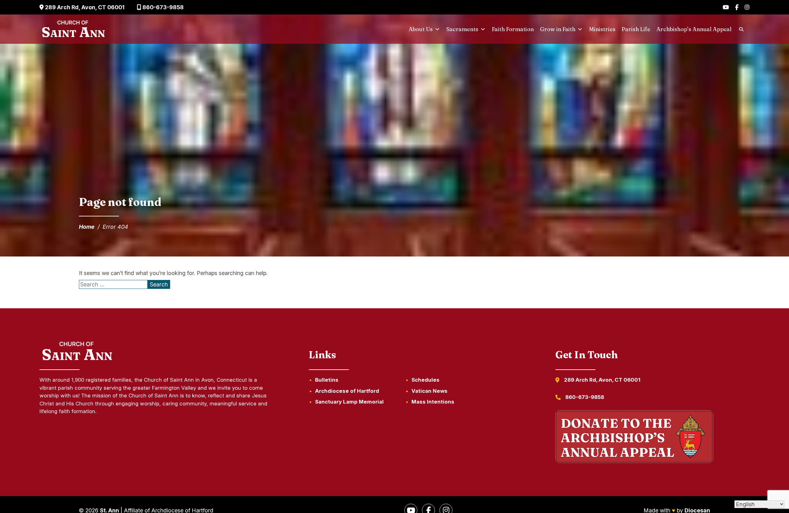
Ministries (602, 29)
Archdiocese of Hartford (347, 391)
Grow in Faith (557, 29)
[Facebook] (736, 7)
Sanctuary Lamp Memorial (349, 402)
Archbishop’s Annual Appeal (694, 29)
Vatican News (429, 391)
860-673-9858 (162, 7)
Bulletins (326, 380)
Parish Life (636, 29)
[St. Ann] (72, 29)
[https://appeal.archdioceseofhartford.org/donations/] (634, 437)
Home (87, 227)
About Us (421, 29)
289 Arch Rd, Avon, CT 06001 (84, 7)
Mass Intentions (432, 402)
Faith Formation (513, 29)
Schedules (425, 380)
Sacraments (462, 29)
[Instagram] (747, 7)
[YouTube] (726, 7)
